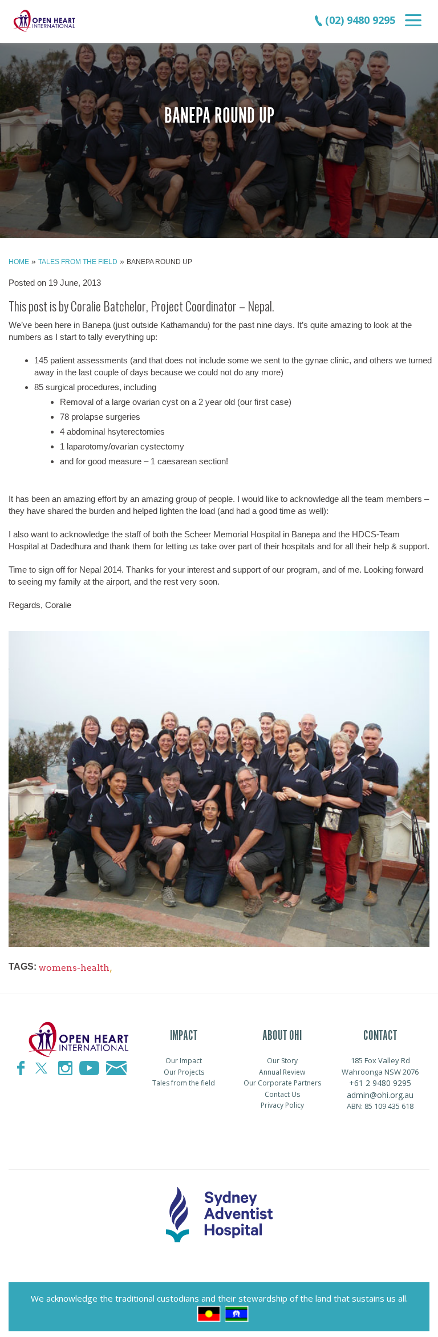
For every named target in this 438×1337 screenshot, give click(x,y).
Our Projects (184, 1072)
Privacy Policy (282, 1105)
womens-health (74, 967)
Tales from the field (77, 262)
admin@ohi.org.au (380, 1094)
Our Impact (183, 1060)
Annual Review (282, 1072)
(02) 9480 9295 (358, 20)
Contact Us (282, 1094)
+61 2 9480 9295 (380, 1082)
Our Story (282, 1060)
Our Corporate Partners (282, 1083)
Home (19, 262)
